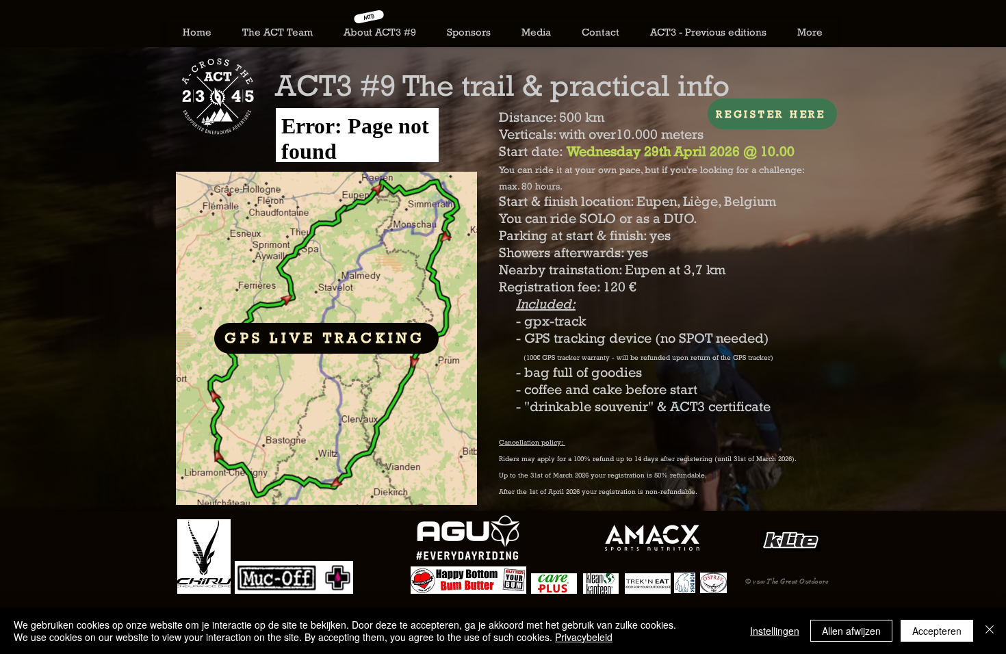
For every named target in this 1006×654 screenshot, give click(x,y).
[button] (379, 32)
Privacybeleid (583, 637)
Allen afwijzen (851, 631)
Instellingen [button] (774, 631)
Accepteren (937, 631)
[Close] (989, 630)
